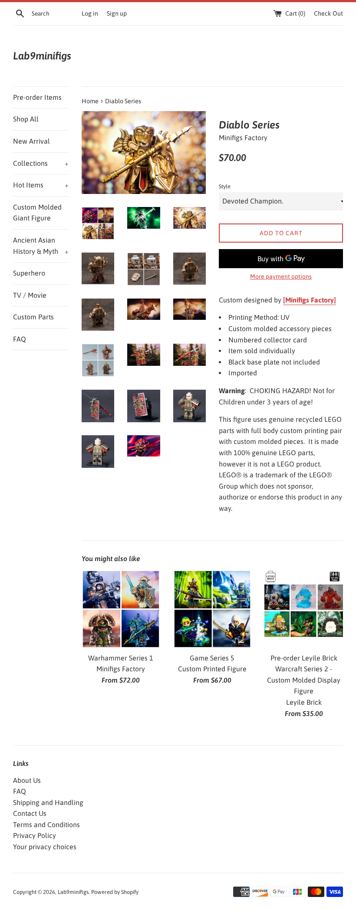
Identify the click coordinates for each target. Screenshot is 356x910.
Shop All (26, 119)
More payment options (281, 276)
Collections (41, 163)
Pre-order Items (37, 97)
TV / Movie (29, 295)
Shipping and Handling (48, 802)
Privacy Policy (34, 835)
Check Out (328, 13)
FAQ (19, 339)
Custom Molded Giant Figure (37, 212)
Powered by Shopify (114, 892)
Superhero (29, 273)
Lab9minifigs (42, 56)
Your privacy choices (44, 847)
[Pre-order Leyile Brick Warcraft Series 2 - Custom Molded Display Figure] (303, 609)
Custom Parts (33, 317)
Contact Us (29, 813)
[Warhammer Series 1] (121, 609)
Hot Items (41, 185)
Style (225, 186)
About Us (27, 780)
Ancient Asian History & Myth (41, 245)
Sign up (117, 13)
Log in (90, 13)
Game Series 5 (212, 658)
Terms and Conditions (46, 824)
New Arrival (31, 141)
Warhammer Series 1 (120, 658)
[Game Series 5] (212, 609)
